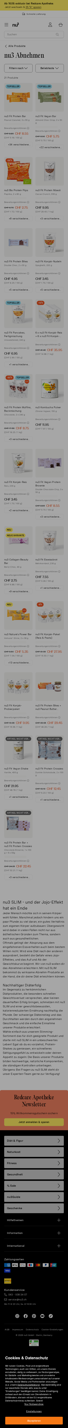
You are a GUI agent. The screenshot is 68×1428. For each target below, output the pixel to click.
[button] (35, 710)
